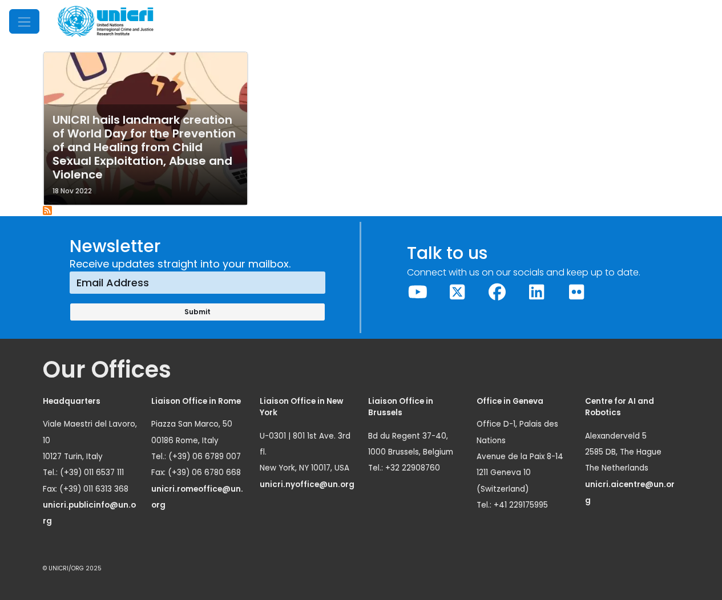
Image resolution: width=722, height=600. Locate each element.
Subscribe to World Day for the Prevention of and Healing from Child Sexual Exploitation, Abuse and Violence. (48, 211)
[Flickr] (576, 292)
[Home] (106, 21)
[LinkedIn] (537, 292)
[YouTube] (418, 292)
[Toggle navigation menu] (24, 21)
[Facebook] (497, 292)
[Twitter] (458, 292)
